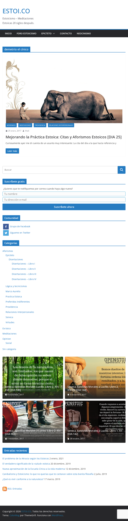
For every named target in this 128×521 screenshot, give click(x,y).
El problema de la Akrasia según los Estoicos (25, 458)
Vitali (27, 130)
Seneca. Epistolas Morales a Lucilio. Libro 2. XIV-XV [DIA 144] (92, 388)
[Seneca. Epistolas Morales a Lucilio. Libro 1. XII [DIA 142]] (95, 422)
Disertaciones (16, 259)
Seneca (9, 317)
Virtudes (10, 322)
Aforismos (11, 125)
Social (9, 342)
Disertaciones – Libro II (24, 268)
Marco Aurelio (13, 291)
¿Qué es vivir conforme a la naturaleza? (23, 479)
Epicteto (46, 33)
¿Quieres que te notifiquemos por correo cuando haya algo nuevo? (38, 188)
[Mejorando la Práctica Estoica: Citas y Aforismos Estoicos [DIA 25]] (64, 90)
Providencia (40, 125)
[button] (53, 33)
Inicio (8, 33)
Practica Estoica (14, 296)
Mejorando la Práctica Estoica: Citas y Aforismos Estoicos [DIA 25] (64, 136)
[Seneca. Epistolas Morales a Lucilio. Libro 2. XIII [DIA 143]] (32, 422)
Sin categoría (9, 349)
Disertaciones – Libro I (23, 263)
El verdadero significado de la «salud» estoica (26, 463)
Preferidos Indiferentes (18, 301)
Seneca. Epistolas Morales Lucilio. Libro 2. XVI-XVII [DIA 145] (32, 388)
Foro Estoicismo (26, 33)
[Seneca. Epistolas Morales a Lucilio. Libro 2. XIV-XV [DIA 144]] (95, 378)
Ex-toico (6, 328)
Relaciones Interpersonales (61, 125)
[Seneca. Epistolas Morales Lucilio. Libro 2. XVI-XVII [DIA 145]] (32, 378)
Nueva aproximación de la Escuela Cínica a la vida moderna (33, 468)
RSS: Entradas (14, 488)
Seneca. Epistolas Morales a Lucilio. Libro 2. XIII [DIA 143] (33, 432)
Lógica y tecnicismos (16, 286)
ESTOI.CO (16, 11)
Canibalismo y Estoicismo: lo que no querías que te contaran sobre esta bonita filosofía (48, 473)
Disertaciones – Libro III (24, 273)
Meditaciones (25, 125)
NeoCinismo (84, 33)
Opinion (6, 338)
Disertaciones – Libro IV (24, 279)
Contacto (66, 33)
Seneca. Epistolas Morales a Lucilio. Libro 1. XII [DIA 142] (94, 432)
